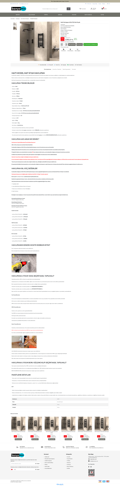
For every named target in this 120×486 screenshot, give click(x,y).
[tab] (47, 69)
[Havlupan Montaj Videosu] (24, 263)
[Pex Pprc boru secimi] (24, 341)
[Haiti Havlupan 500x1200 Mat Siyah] (68, 424)
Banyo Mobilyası (70, 466)
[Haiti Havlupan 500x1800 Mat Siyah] (102, 424)
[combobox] (12, 469)
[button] (104, 9)
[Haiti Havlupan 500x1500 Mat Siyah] (85, 424)
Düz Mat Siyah (60, 401)
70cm (58, 404)
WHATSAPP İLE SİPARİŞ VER (91, 44)
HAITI (58, 399)
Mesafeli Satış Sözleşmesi (49, 458)
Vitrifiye (68, 460)
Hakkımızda (47, 456)
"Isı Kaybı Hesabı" (20, 176)
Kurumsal (46, 454)
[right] (109, 428)
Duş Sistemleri (69, 458)
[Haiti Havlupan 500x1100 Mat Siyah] (52, 424)
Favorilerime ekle (65, 47)
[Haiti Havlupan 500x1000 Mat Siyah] (35, 424)
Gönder (38, 463)
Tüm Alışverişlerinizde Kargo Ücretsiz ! (60, 1)
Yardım (99, 3)
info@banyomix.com (94, 461)
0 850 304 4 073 (93, 459)
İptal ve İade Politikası (49, 462)
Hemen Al (80, 44)
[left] (11, 428)
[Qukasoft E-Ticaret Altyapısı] (60, 484)
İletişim (103, 3)
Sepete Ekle (72, 44)
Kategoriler (69, 454)
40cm (58, 407)
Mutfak (68, 468)
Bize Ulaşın (90, 454)
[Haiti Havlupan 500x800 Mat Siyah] (18, 424)
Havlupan (69, 464)
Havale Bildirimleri (48, 468)
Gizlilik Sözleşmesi (48, 460)
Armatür (68, 456)
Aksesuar (69, 462)
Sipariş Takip (95, 3)
